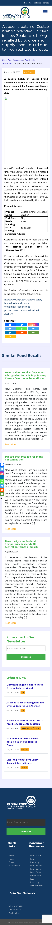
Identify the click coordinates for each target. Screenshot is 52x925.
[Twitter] (10, 328)
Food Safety (35, 869)
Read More (10, 444)
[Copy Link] (10, 336)
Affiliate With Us (16, 906)
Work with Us (14, 913)
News (11, 859)
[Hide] (1, 499)
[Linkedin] (10, 332)
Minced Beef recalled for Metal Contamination (24, 458)
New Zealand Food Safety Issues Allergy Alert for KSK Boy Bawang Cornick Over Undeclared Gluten (25, 375)
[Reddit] (21, 332)
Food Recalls (36, 865)
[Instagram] (33, 324)
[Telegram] (33, 328)
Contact (12, 862)
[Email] (33, 332)
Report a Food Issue (32, 3)
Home (11, 855)
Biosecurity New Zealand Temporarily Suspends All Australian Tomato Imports (21, 544)
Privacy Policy (14, 865)
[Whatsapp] (21, 328)
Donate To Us (15, 909)
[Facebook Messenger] (21, 324)
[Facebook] (10, 324)
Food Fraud (35, 855)
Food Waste (35, 872)
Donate (46, 3)
